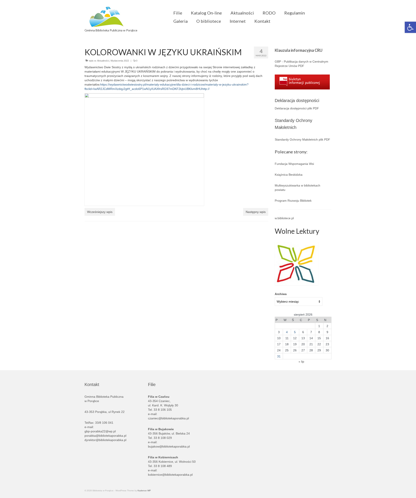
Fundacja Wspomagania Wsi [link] (294, 163)
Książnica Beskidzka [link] (288, 174)
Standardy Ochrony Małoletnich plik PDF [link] (302, 139)
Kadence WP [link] (144, 490)
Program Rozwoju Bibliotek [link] (293, 200)
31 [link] (279, 356)
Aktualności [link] (103, 60)
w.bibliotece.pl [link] (284, 218)
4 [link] (287, 332)
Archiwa (281, 294)
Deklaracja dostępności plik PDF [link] (297, 108)
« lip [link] (301, 361)
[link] (410, 27)
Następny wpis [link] (256, 212)
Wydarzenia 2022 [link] (119, 60)
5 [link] (295, 332)
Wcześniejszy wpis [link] (99, 212)
